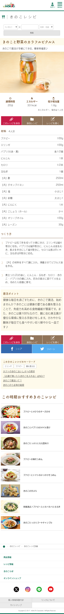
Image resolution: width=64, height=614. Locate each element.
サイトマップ (16, 605)
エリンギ (8, 366)
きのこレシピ (15, 546)
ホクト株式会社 (4, 546)
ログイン (52, 7)
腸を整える (30, 366)
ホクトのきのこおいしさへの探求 (19, 371)
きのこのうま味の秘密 (13, 385)
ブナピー (18, 366)
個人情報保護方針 (16, 600)
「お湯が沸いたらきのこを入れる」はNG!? (24, 376)
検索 (32, 33)
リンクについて (48, 600)
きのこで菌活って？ (12, 380)
